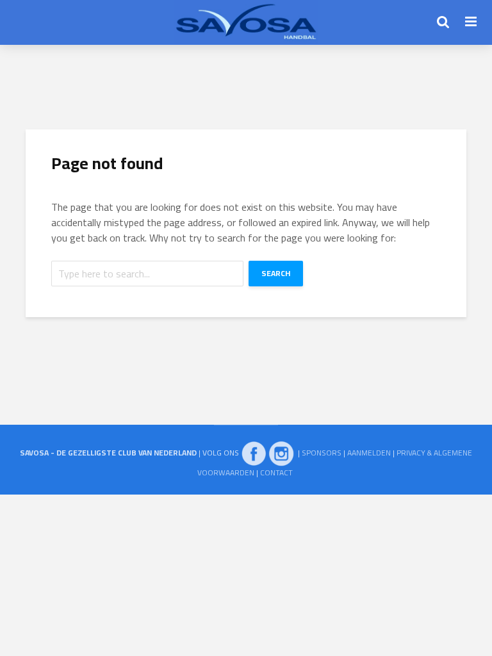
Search (275, 273)
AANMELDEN (369, 452)
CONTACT (276, 472)
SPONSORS (321, 452)
